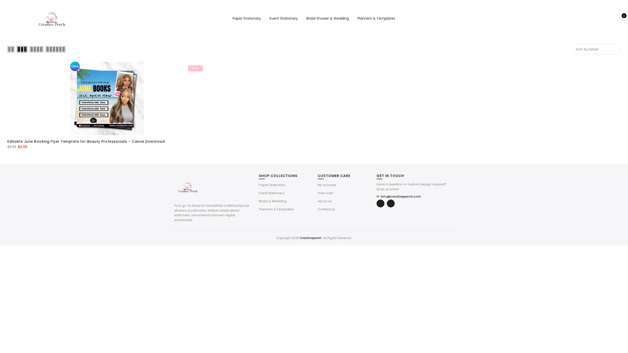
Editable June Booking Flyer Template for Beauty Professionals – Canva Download (86, 141)
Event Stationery (271, 193)
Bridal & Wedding (273, 201)
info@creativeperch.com (399, 196)
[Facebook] (380, 203)
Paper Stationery (272, 185)
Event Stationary (284, 18)
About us (325, 201)
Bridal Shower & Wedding (327, 18)
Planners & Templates (376, 18)
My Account (327, 185)
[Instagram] (391, 203)
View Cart (325, 193)
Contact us (326, 209)
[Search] (605, 18)
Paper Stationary (247, 18)
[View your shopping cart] (620, 18)
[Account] (613, 18)
